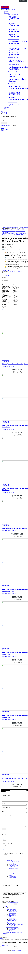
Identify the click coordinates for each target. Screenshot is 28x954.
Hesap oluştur (9, 113)
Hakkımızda (11, 873)
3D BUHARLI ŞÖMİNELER (14, 53)
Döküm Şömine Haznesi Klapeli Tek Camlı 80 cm (13, 234)
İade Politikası (12, 879)
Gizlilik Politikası (12, 876)
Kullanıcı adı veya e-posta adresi (9, 116)
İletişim (10, 875)
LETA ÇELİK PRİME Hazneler (17, 80)
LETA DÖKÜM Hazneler (15, 75)
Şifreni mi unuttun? (5, 125)
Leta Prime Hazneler (13, 925)
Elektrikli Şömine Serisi (13, 39)
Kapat (1, 938)
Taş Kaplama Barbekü (14, 928)
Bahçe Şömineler (12, 914)
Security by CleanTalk (16, 950)
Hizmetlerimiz (9, 860)
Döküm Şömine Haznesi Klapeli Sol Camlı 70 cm (13, 231)
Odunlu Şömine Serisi (13, 14)
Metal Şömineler (12, 913)
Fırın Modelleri (12, 929)
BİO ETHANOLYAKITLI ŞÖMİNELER (18, 61)
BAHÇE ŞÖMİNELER (14, 35)
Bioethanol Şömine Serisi (11, 920)
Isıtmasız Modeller (13, 919)
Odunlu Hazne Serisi (12, 227)
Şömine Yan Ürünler (12, 102)
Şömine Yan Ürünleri (16, 105)
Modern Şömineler (13, 911)
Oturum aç (4, 122)
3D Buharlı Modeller (13, 916)
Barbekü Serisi (11, 83)
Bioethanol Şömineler (13, 57)
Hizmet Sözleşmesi (13, 877)
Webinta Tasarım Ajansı (12, 902)
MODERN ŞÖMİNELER (14, 30)
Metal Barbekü (12, 930)
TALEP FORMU (5, 6)
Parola (3, 120)
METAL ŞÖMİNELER (14, 24)
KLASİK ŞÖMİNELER (14, 18)
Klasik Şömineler (12, 910)
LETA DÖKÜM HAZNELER (15, 271)
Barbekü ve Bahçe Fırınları (12, 927)
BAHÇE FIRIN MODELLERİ (14, 94)
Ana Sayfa (4, 227)
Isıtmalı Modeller (12, 918)
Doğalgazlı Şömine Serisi (13, 64)
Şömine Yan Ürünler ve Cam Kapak (14, 932)
